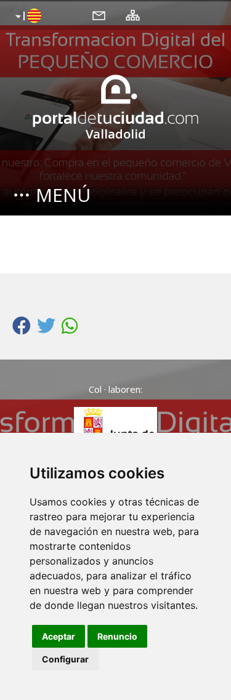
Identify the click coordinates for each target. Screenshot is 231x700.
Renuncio (117, 636)
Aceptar (58, 636)
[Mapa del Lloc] (132, 14)
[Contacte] (99, 14)
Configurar (65, 659)
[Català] (26, 17)
